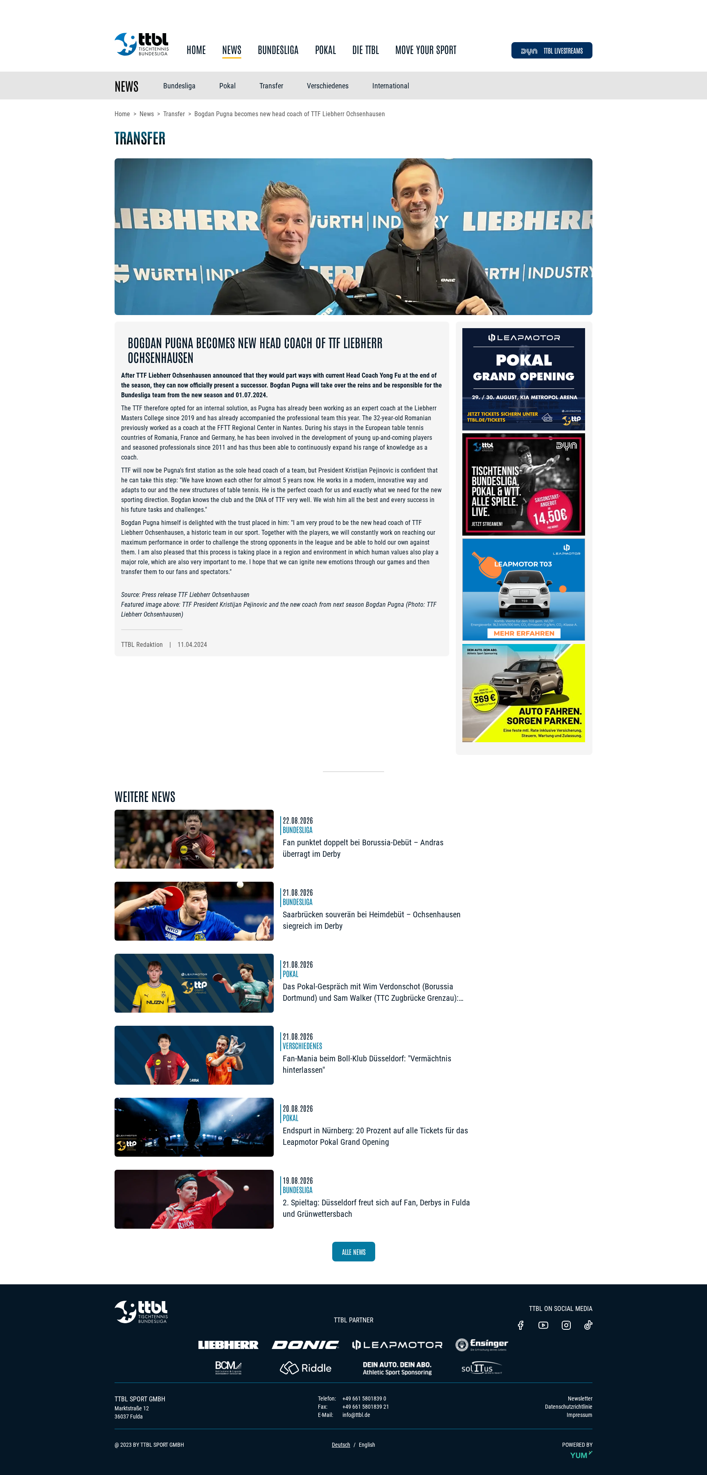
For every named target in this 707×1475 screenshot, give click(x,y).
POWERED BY (577, 1444)
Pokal (325, 49)
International (390, 85)
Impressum (579, 1415)
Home (196, 49)
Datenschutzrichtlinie (568, 1406)
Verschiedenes (328, 85)
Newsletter (580, 1398)
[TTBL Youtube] (543, 1326)
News (231, 49)
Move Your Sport (425, 49)
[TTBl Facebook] (520, 1326)
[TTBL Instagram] (566, 1326)
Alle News (353, 1252)
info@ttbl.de (356, 1415)
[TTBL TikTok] (588, 1326)
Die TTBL (365, 49)
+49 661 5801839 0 (364, 1398)
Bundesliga (278, 49)
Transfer (271, 85)
